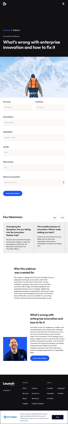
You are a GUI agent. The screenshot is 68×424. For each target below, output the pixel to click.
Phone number (8, 162)
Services (26, 393)
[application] (34, 417)
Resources (6, 30)
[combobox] (5, 167)
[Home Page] (4, 3)
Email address (8, 117)
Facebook (50, 393)
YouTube (60, 393)
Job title (6, 147)
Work (24, 388)
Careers (34, 388)
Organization (7, 132)
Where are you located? (11, 177)
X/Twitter (50, 398)
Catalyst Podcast (38, 404)
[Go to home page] (8, 384)
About (25, 398)
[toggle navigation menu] (63, 3)
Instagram (61, 388)
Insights (25, 404)
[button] (55, 217)
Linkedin (50, 388)
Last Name (39, 102)
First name (7, 102)
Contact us (35, 393)
